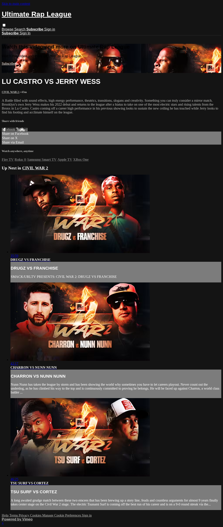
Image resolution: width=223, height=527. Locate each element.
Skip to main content (16, 3)
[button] (4, 25)
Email (24, 129)
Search (20, 29)
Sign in (49, 29)
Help (5, 515)
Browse (8, 29)
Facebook (9, 129)
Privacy (24, 515)
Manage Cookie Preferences (62, 515)
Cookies (36, 515)
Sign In (25, 33)
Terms (14, 515)
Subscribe (8, 63)
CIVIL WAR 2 (11, 92)
